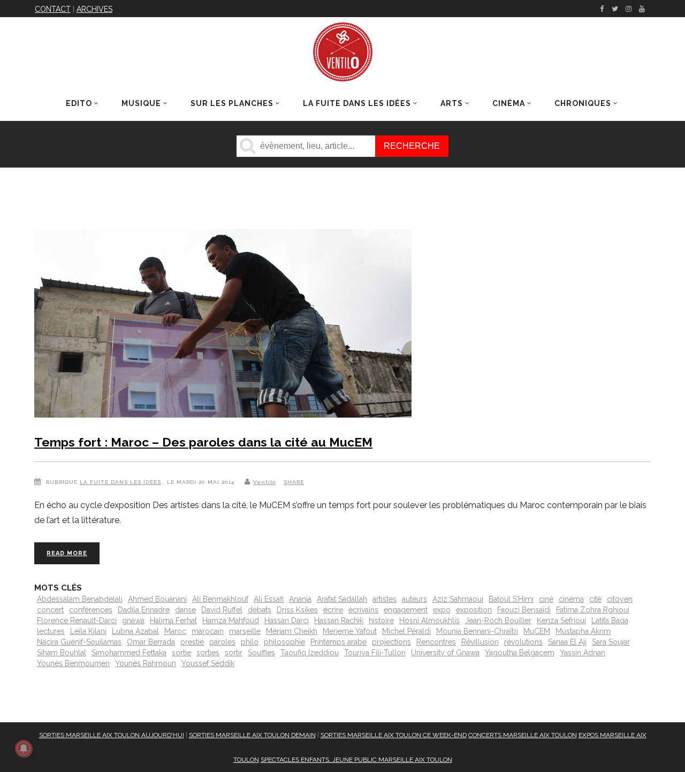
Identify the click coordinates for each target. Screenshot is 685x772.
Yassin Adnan (582, 652)
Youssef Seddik (207, 663)
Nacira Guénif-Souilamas (79, 642)
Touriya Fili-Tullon (375, 652)
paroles (222, 642)
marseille (245, 631)
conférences (90, 610)
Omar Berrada (151, 642)
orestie (192, 642)
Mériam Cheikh (291, 631)
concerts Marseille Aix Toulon (522, 735)
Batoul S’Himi (511, 599)
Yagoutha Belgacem (519, 652)
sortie (181, 652)
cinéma (571, 599)
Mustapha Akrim (583, 631)
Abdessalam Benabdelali (80, 599)
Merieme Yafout (350, 631)
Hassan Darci (286, 620)
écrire (333, 610)
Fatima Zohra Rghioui (592, 610)
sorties (207, 652)
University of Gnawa (445, 652)
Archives (94, 9)
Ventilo (264, 482)
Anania (300, 599)
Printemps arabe (338, 642)
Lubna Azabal (135, 631)
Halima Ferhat (173, 620)
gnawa (133, 620)
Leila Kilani (88, 631)
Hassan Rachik (338, 620)
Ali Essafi (269, 599)
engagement (406, 610)
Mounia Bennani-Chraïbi (477, 631)
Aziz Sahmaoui (457, 599)
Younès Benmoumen (73, 663)
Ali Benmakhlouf (220, 599)
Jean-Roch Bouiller (498, 620)
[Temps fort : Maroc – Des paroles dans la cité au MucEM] (223, 325)
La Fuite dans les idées (120, 482)
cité (595, 599)
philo (249, 642)
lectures (51, 631)
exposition (474, 610)
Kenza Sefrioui (561, 620)
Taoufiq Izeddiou (309, 652)
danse (185, 610)
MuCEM (536, 631)
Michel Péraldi (406, 631)
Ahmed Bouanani (157, 599)
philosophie (284, 642)
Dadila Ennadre (144, 610)
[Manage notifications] (23, 748)
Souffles (261, 652)
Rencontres (436, 642)
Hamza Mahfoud (230, 620)
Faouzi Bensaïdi (524, 610)
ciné (546, 599)
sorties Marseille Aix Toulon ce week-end (394, 735)
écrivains (363, 610)
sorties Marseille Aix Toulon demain (252, 735)
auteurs (414, 599)
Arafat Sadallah (342, 599)
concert (50, 610)
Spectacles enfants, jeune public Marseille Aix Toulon (356, 759)
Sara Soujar (611, 642)
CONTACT (53, 9)
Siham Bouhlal (61, 652)
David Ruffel (221, 610)
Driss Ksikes (297, 610)
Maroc (175, 631)
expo (442, 610)
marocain (208, 631)
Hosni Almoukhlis (429, 620)
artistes (384, 599)
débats (259, 610)
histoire (381, 620)
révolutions (523, 642)
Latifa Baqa (609, 620)
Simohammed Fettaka (129, 652)
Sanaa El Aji (567, 642)
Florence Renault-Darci (77, 620)
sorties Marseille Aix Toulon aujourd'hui (111, 735)
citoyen (620, 599)
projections (391, 642)
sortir (233, 652)
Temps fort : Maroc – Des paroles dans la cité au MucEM (203, 442)
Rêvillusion (480, 642)
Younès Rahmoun (145, 663)
